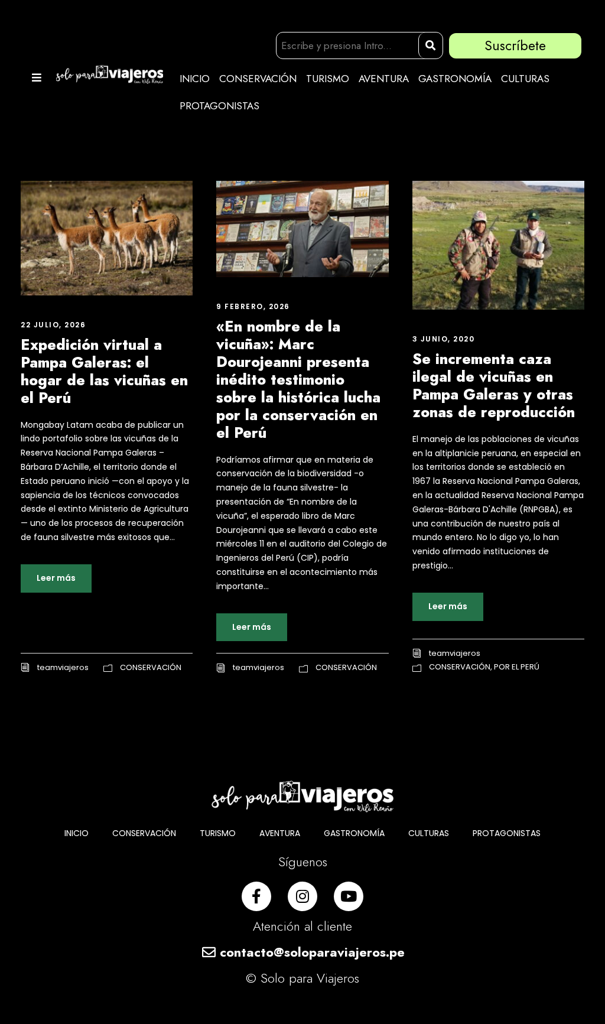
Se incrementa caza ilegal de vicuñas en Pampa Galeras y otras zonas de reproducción (493, 385)
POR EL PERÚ (516, 666)
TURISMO (327, 78)
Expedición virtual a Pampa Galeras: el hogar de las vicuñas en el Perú (104, 371)
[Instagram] (302, 896)
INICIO (195, 78)
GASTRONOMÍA (455, 78)
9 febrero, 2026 (253, 306)
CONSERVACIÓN (258, 78)
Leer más (56, 578)
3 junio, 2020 (443, 339)
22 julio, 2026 (53, 325)
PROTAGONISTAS (219, 106)
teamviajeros (63, 667)
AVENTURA (384, 78)
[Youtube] (348, 896)
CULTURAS (525, 78)
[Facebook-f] (256, 896)
